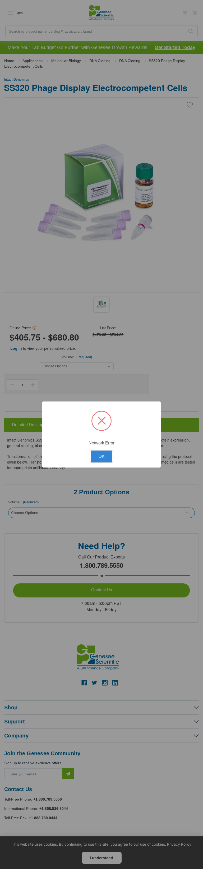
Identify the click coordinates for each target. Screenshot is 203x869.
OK (101, 456)
